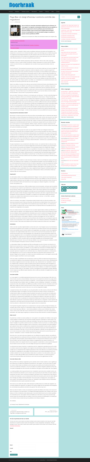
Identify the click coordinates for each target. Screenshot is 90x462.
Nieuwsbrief (34, 11)
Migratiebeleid (21, 404)
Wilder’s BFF (63, 202)
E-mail (11, 448)
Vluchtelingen (26, 404)
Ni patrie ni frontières (34, 45)
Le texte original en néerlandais (18, 40)
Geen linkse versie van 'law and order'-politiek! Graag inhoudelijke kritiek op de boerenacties (69, 54)
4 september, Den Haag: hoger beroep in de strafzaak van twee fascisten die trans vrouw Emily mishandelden (70, 27)
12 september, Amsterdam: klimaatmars (69, 33)
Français (16, 404)
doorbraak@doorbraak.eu (15, 425)
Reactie (12, 428)
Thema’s (47, 11)
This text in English (15, 48)
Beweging (13, 404)
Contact (57, 11)
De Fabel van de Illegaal (66, 200)
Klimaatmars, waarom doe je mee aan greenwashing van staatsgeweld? (69, 140)
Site (11, 451)
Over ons (11, 11)
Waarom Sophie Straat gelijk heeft (68, 74)
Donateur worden (25, 11)
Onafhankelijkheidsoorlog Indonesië (68, 175)
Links (52, 11)
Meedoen (17, 11)
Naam (11, 445)
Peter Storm (63, 135)
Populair (41, 11)
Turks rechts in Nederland (66, 177)
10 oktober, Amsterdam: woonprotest (68, 39)
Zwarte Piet (63, 179)
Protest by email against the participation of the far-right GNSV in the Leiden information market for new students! (70, 97)
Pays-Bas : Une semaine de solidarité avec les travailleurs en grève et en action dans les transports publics (70, 105)
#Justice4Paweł (64, 173)
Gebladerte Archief (65, 198)
